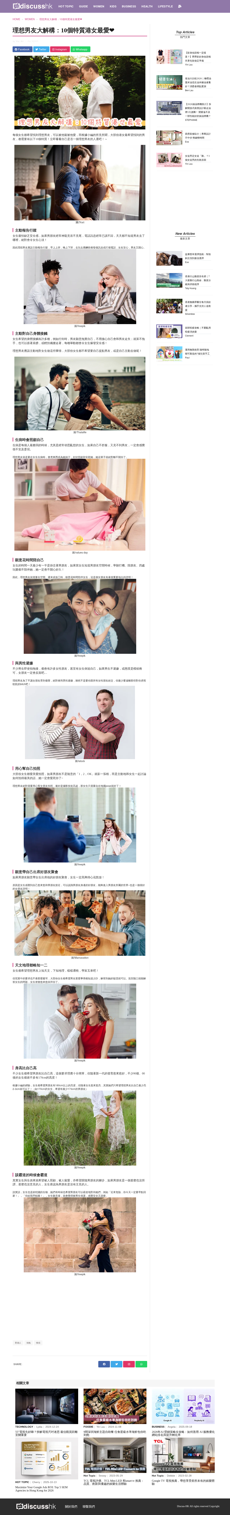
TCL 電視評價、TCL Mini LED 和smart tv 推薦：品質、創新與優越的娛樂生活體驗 (114, 1482)
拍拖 (29, 1343)
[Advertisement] (80, 1308)
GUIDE (83, 6)
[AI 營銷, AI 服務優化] (183, 1406)
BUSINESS (129, 6)
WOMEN (98, 6)
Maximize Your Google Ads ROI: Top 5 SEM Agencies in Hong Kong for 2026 (41, 1489)
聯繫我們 (89, 1506)
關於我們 (71, 1506)
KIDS (113, 6)
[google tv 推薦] (183, 1455)
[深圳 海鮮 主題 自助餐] (115, 1406)
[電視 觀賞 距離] (46, 1406)
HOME (16, 19)
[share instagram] (129, 1364)
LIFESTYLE (165, 6)
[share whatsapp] (141, 1364)
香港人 (18, 1343)
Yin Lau (20, 41)
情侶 (38, 1343)
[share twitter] (116, 1364)
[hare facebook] (104, 1364)
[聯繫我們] (180, 6)
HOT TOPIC (66, 6)
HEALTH (147, 6)
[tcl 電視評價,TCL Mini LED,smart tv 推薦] (115, 1455)
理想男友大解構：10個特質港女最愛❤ (60, 19)
